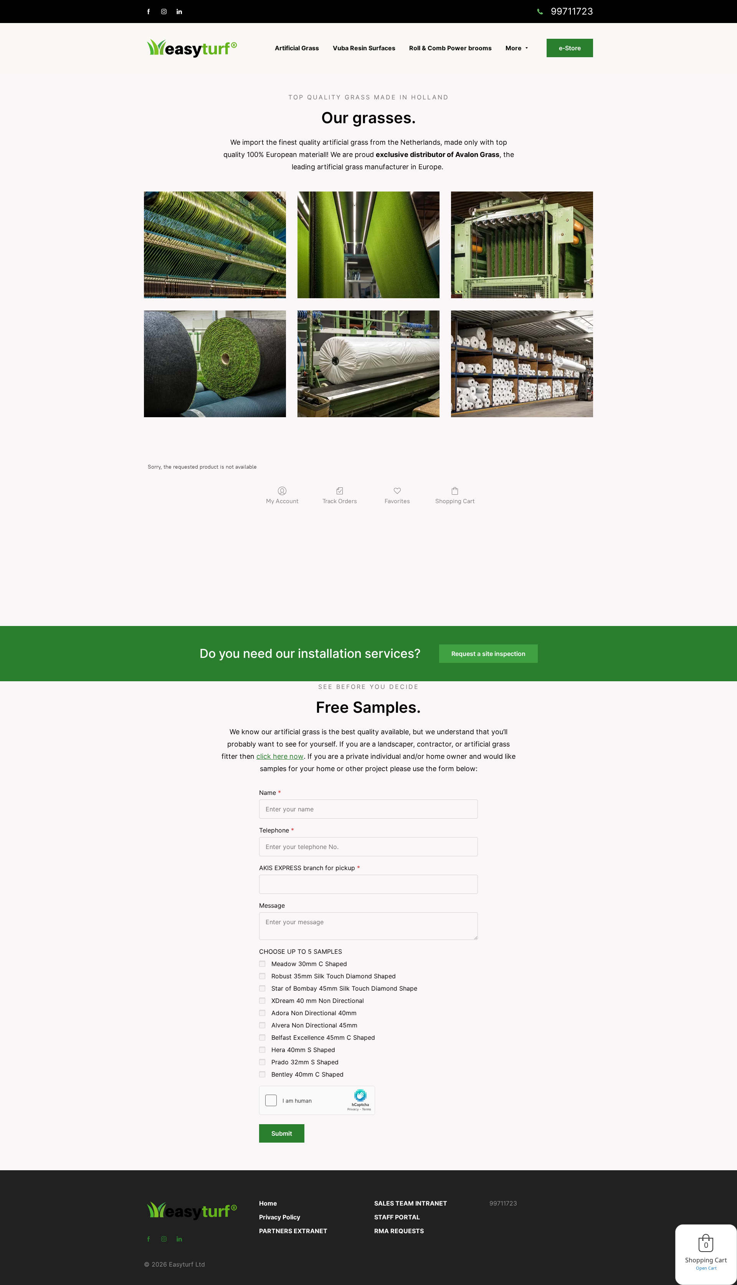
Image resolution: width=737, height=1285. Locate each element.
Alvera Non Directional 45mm (314, 1025)
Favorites (397, 501)
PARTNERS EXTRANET (293, 1231)
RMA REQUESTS (399, 1231)
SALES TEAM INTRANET (410, 1203)
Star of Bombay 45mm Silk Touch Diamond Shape (344, 988)
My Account (282, 501)
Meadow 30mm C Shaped (309, 964)
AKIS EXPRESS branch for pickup (307, 868)
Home (268, 1203)
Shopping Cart (455, 501)
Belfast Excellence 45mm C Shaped (323, 1037)
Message (272, 905)
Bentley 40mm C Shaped (307, 1074)
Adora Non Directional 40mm (314, 1013)
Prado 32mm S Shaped (305, 1062)
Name (267, 792)
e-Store (570, 48)
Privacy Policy (279, 1217)
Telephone (274, 830)
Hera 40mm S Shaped (303, 1050)
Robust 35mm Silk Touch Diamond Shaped (333, 976)
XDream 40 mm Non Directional (317, 1000)
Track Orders (339, 501)
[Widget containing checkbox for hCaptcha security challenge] (317, 1100)
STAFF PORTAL (397, 1217)
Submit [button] (281, 1133)
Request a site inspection (488, 653)
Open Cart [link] (706, 1268)
